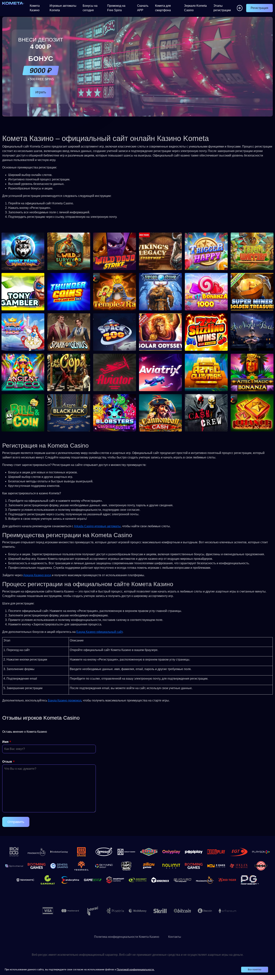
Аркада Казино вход (37, 575)
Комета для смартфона (163, 8)
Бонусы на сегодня (90, 8)
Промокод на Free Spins (116, 8)
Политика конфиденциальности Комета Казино (126, 936)
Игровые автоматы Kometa (63, 8)
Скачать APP (142, 8)
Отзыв (7, 761)
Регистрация (259, 8)
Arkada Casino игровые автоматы (97, 526)
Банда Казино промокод (64, 700)
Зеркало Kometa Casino (195, 8)
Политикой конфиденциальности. (136, 969)
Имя (5, 741)
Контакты (174, 936)
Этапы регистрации (222, 8)
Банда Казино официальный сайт (99, 631)
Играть (40, 92)
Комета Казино (35, 8)
